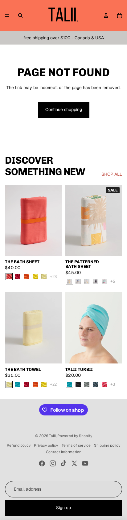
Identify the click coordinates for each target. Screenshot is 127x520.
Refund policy (19, 445)
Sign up (63, 507)
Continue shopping (63, 109)
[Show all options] (53, 277)
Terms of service (76, 445)
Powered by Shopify (74, 435)
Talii (52, 435)
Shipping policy (107, 445)
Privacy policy (46, 445)
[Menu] (7, 15)
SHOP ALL (111, 174)
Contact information (63, 451)
